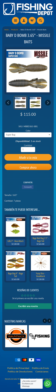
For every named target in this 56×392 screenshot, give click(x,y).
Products (14, 30)
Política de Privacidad (18, 368)
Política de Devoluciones (20, 371)
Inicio (6, 30)
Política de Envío (40, 368)
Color (28, 131)
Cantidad (28, 145)
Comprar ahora (28, 167)
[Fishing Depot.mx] (28, 8)
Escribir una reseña (28, 306)
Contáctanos (41, 371)
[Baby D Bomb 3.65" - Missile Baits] (20, 102)
